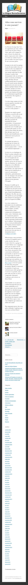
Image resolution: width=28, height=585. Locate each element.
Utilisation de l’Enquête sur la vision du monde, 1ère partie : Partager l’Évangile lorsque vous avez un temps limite (13, 378)
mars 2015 (7, 560)
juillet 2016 (7, 528)
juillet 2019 (7, 459)
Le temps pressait (13, 332)
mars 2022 (7, 436)
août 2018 (7, 476)
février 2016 (7, 539)
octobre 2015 (8, 545)
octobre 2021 (8, 438)
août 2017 (7, 501)
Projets (6, 419)
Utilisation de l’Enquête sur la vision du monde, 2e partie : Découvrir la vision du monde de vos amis (14, 370)
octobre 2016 (8, 522)
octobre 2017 (8, 497)
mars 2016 (7, 537)
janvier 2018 (7, 490)
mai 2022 (7, 434)
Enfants (6, 392)
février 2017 (7, 513)
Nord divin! (21, 339)
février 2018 (7, 488)
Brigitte (6, 28)
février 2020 (7, 448)
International (7, 403)
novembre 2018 (8, 469)
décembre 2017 (8, 493)
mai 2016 (7, 532)
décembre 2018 (8, 467)
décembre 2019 (8, 451)
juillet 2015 (7, 551)
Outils (6, 415)
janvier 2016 (7, 541)
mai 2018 (7, 482)
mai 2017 (7, 507)
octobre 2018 (8, 472)
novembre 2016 (8, 520)
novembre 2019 (8, 453)
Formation (7, 398)
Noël (6, 407)
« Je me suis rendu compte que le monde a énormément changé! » (10, 343)
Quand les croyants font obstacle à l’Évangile (15, 322)
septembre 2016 (8, 524)
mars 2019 (7, 463)
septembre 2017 (8, 499)
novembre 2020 (8, 442)
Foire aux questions (9, 396)
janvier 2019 (7, 465)
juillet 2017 (7, 503)
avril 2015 (7, 558)
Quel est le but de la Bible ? (16, 327)
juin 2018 (7, 480)
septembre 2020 (8, 444)
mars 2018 (7, 486)
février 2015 (7, 562)
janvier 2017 (7, 516)
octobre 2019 (8, 455)
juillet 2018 (7, 478)
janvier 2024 (7, 432)
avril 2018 (7, 484)
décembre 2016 (8, 518)
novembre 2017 (8, 495)
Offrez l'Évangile (8, 413)
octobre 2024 (8, 430)
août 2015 (7, 549)
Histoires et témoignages (18, 313)
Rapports (7, 421)
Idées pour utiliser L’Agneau (11, 366)
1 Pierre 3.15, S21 (11, 234)
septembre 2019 (8, 457)
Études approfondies (9, 394)
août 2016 (7, 526)
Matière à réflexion (9, 405)
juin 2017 (7, 505)
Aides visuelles (8, 388)
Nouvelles (7, 411)
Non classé (7, 409)
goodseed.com (18, 578)
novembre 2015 (8, 543)
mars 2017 (7, 511)
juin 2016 (7, 530)
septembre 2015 (8, 547)
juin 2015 (7, 553)
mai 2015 (7, 555)
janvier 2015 (7, 564)
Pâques (6, 417)
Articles (6, 390)
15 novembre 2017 (12, 28)
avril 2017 (7, 509)
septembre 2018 (8, 474)
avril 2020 (7, 446)
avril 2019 (7, 461)
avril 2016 (7, 534)
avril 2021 (7, 440)
